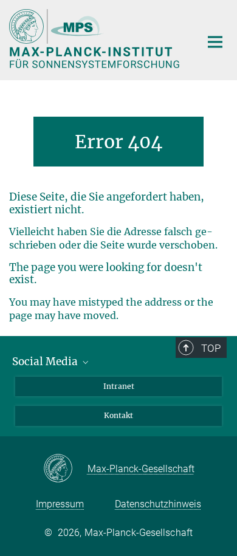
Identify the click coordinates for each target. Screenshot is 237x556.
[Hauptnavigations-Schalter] (215, 42)
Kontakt (118, 415)
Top (211, 348)
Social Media (46, 361)
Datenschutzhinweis (158, 504)
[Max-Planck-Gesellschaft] (65, 469)
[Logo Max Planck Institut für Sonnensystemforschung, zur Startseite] (95, 38)
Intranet (118, 386)
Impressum (60, 504)
